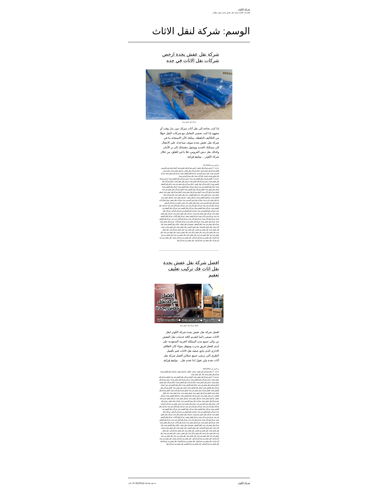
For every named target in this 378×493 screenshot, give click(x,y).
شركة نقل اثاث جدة (195, 219)
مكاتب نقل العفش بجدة (171, 224)
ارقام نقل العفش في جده (207, 187)
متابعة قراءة (194, 156)
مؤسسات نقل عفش (186, 224)
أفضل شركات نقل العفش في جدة (201, 178)
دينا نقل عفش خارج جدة (211, 200)
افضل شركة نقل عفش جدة (173, 192)
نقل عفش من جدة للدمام (168, 441)
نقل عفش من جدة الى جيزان (181, 237)
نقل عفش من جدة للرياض (203, 240)
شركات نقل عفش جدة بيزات (202, 213)
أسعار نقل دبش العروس (169, 168)
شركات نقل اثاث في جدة (211, 205)
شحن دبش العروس (203, 173)
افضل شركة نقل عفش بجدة (192, 192)
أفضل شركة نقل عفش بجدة (210, 170)
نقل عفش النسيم (193, 227)
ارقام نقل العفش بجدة (190, 385)
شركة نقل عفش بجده (212, 374)
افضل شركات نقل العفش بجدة (195, 189)
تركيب (194, 371)
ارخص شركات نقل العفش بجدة (179, 178)
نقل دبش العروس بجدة (186, 176)
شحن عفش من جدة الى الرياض (174, 203)
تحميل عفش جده (186, 393)
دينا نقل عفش (191, 197)
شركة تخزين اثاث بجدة (206, 216)
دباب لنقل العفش (194, 195)
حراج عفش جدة (206, 195)
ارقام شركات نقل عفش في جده (183, 184)
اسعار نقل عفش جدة (212, 189)
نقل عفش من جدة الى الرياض (202, 237)
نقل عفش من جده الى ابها (185, 240)
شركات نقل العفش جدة (186, 208)
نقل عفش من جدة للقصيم (192, 444)
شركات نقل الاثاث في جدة (176, 205)
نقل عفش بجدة (181, 227)
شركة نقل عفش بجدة (173, 173)
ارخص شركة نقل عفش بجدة (180, 379)
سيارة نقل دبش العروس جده (209, 203)
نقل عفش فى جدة (170, 232)
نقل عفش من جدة (180, 235)
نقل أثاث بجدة (199, 176)
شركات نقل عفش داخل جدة (182, 213)
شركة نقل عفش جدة (193, 221)
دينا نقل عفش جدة (180, 197)
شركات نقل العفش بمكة (202, 208)
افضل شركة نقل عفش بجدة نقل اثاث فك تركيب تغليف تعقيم (191, 269)
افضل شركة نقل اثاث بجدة (210, 192)
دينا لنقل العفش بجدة (203, 197)
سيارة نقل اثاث (164, 200)
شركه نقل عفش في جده (211, 224)
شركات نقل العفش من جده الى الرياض (184, 211)
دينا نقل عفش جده (167, 197)
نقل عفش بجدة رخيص (168, 227)
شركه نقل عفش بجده (167, 221)
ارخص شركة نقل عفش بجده (199, 181)
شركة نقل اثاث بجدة (208, 219)
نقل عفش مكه (191, 235)
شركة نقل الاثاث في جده (180, 219)
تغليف (189, 371)
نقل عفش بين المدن (201, 229)
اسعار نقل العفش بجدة (169, 187)
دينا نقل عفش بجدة (177, 170)
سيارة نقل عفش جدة (192, 203)
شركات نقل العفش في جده (207, 211)
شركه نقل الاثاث (180, 221)
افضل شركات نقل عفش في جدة (173, 189)
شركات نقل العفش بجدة (168, 371)
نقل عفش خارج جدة (209, 232)
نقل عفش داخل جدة (195, 232)
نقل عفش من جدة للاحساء (186, 441)
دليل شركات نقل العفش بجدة (190, 395)
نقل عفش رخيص (182, 232)
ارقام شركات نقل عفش (192, 170)
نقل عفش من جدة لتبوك (204, 441)
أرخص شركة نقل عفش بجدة (187, 168)
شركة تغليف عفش (191, 216)
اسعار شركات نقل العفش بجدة (188, 187)
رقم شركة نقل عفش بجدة (210, 401)
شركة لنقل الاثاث (179, 216)
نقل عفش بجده (214, 229)
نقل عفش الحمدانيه (205, 227)
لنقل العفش (198, 224)
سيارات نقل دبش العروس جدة (193, 200)
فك (203, 374)
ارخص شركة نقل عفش (205, 168)
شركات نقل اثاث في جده (194, 205)
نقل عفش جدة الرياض (177, 229)
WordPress (139, 483)
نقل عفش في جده (203, 235)
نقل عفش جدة (189, 229)
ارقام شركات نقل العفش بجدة (186, 382)
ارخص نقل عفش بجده (181, 181)
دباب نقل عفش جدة (181, 195)
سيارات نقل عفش (176, 200)
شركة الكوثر (244, 9)
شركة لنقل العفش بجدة (188, 173)
